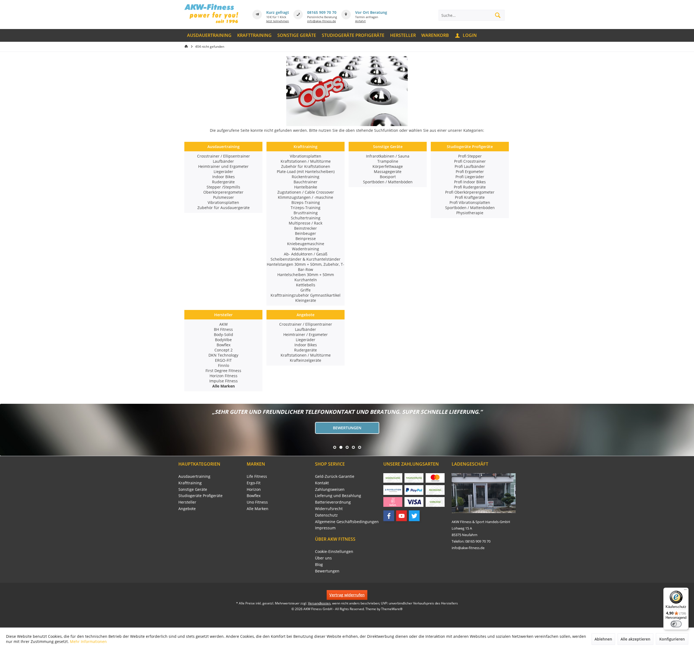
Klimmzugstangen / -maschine (305, 197)
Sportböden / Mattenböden (388, 181)
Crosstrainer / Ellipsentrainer (223, 156)
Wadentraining (305, 248)
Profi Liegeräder (469, 176)
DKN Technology (223, 355)
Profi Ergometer (470, 171)
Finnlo (223, 365)
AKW (223, 324)
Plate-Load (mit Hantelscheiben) (306, 171)
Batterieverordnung (333, 502)
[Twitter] (414, 515)
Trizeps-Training (305, 207)
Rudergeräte (223, 181)
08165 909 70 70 (321, 12)
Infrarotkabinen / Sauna (387, 156)
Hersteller (223, 314)
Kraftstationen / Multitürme (306, 161)
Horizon (254, 489)
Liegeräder (223, 171)
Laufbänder (223, 161)
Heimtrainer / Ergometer (305, 334)
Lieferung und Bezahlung (338, 495)
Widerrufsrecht (329, 508)
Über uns (323, 558)
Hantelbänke (305, 187)
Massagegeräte (387, 171)
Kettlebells (305, 284)
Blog (319, 564)
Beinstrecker (305, 228)
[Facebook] (388, 515)
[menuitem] (209, 35)
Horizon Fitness (223, 375)
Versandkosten (319, 603)
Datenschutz (326, 515)
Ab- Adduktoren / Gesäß (305, 254)
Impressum (325, 527)
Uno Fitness (257, 502)
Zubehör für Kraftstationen (305, 166)
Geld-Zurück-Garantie (334, 476)
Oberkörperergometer (223, 192)
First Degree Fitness (223, 370)
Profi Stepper (470, 156)
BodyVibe (223, 339)
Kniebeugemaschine (305, 243)
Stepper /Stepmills (223, 187)
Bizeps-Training (305, 202)
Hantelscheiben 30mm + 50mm (305, 274)
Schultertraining (305, 217)
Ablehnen (603, 639)
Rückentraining (305, 176)
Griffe (305, 290)
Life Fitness (257, 476)
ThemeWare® (392, 609)
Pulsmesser (223, 197)
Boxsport (388, 176)
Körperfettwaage (387, 166)
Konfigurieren (672, 639)
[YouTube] (401, 515)
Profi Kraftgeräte (470, 197)
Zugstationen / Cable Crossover (305, 192)
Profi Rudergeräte (470, 187)
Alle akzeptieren (635, 639)
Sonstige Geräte (388, 146)
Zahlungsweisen (330, 489)
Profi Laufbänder (470, 166)
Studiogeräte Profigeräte (470, 146)
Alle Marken (257, 508)
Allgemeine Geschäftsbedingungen (347, 521)
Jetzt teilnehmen (277, 21)
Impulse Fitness (223, 380)
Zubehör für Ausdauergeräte (223, 207)
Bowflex (223, 344)
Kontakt (322, 482)
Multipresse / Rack (305, 223)
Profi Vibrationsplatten (469, 202)
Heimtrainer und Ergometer (223, 166)
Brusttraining (306, 212)
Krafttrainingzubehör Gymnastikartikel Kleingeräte (305, 298)
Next (5, 429)
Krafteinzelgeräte (305, 360)
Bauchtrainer (305, 181)
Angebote (305, 314)
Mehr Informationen (88, 641)
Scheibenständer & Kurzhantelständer (305, 259)
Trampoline (387, 161)
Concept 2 (223, 350)
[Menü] (685, 591)
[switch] (676, 624)
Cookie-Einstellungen (334, 551)
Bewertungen (347, 427)
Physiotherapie (469, 212)
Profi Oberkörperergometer (469, 192)
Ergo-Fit (254, 482)
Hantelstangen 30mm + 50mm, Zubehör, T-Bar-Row (305, 267)
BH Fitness (223, 329)
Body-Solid (223, 334)
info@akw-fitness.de (321, 21)
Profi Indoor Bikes (470, 181)
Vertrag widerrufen (347, 594)
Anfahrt (360, 21)
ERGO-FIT (223, 360)
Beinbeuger (305, 233)
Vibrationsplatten (223, 202)
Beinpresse (305, 238)
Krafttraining (305, 146)
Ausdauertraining (223, 146)
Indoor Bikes (223, 176)
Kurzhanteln (305, 279)
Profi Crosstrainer (470, 161)
